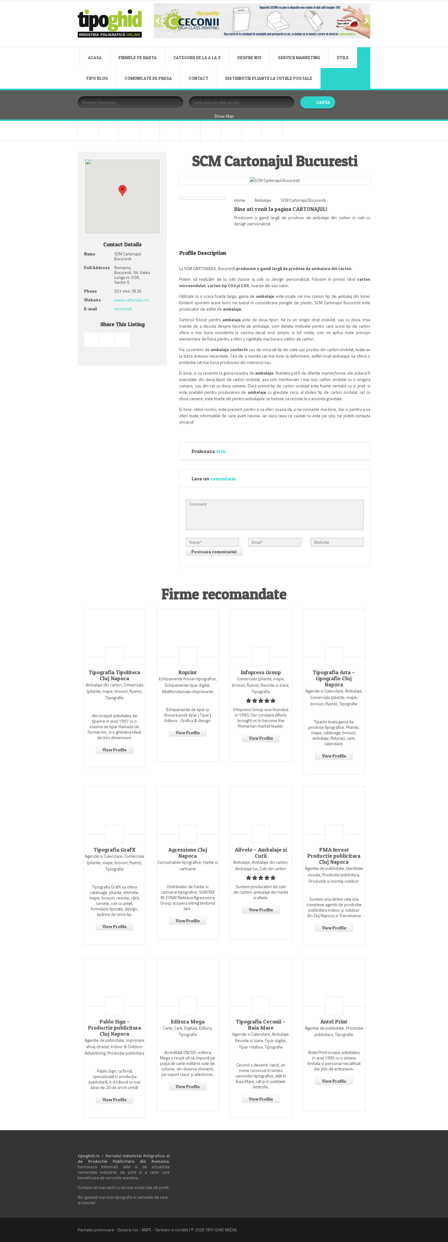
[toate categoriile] (272, 131)
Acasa (95, 57)
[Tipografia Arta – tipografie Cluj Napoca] (334, 633)
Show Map (224, 116)
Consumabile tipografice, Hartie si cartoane (188, 865)
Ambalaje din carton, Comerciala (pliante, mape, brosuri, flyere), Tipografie (114, 691)
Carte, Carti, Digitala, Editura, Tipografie (187, 1031)
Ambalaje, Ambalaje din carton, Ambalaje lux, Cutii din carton (261, 865)
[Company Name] (115, 656)
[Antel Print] (334, 982)
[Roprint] (188, 633)
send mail (123, 308)
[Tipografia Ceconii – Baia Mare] (261, 982)
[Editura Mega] (188, 982)
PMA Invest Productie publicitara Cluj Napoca (334, 856)
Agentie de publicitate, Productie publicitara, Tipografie (334, 1031)
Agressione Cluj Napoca (187, 853)
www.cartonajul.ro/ (132, 300)
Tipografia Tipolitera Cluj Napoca (114, 675)
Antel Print (333, 1022)
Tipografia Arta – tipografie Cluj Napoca (334, 678)
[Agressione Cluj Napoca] (188, 810)
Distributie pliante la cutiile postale (268, 78)
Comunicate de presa (148, 78)
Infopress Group (261, 672)
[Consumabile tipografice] (129, 131)
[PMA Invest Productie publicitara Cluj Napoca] (334, 810)
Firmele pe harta (138, 57)
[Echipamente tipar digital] (149, 131)
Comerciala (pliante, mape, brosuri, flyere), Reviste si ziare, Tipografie (261, 685)
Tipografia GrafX (114, 850)
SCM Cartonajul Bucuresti (303, 200)
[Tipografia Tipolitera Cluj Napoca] (114, 633)
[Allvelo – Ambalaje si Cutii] (261, 810)
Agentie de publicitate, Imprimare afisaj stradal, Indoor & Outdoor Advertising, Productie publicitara (114, 1046)
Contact (198, 78)
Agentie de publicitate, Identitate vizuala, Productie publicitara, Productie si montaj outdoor (334, 874)
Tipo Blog (97, 78)
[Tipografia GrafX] (114, 810)
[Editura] (170, 131)
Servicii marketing (299, 57)
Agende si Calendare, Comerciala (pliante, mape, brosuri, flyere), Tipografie (114, 862)
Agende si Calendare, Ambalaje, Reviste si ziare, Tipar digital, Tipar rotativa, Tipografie (261, 1040)
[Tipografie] (231, 131)
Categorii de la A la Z (197, 57)
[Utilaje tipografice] (252, 131)
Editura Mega (188, 1022)
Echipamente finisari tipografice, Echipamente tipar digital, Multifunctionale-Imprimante (188, 685)
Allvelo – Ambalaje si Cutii (261, 853)
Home (239, 200)
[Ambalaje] (88, 131)
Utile (343, 57)
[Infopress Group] (261, 633)
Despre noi (249, 57)
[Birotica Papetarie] (108, 131)
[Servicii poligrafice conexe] (211, 131)
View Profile (114, 749)
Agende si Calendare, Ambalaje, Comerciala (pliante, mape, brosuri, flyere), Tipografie (334, 697)
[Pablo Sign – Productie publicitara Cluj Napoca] (114, 982)
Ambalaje (262, 200)
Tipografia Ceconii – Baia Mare (261, 1025)
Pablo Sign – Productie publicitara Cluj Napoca (114, 1028)
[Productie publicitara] (190, 131)
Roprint (187, 672)
